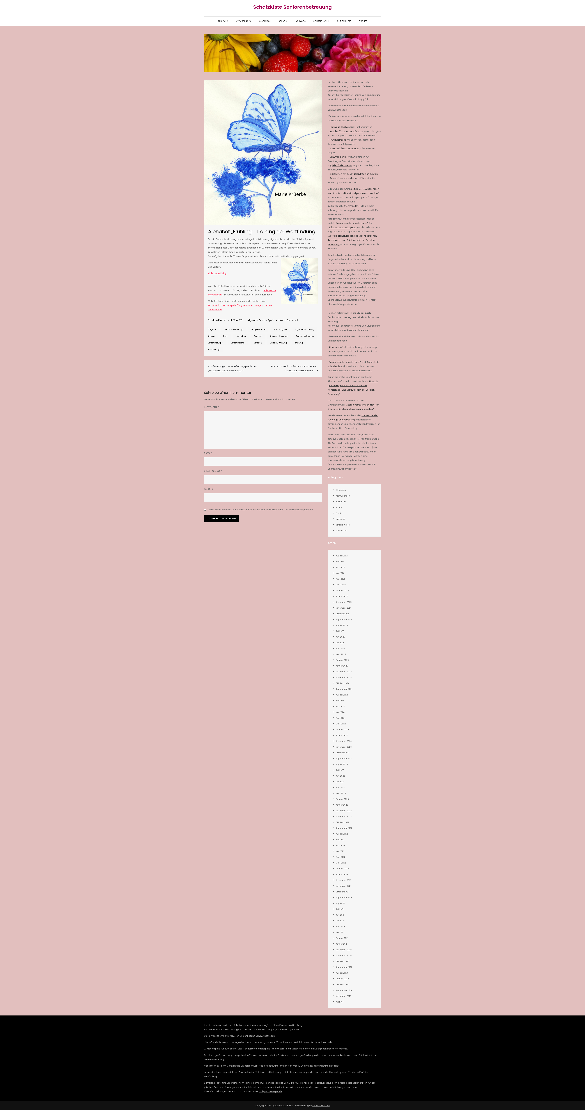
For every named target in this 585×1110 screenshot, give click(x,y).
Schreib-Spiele (321, 21)
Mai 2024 (340, 712)
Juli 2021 (340, 909)
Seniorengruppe (215, 342)
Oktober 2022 (342, 822)
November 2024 (344, 677)
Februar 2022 (342, 868)
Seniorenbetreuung (305, 336)
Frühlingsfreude (337, 139)
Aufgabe (212, 329)
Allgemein (223, 21)
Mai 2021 (340, 920)
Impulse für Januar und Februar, (346, 131)
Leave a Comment (288, 320)
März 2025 (341, 654)
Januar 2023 (342, 804)
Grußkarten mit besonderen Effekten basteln (354, 173)
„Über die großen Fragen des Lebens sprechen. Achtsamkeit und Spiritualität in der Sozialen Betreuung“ (352, 240)
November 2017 (343, 996)
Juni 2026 (340, 567)
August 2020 (342, 972)
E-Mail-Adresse (213, 470)
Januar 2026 (342, 596)
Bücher (363, 21)
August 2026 (342, 555)
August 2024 (342, 694)
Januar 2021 (341, 943)
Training (299, 342)
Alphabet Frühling (217, 273)
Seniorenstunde (238, 342)
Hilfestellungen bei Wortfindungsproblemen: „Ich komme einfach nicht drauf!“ (232, 368)
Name (208, 452)
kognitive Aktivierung (304, 329)
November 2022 (344, 816)
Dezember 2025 (344, 602)
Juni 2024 (340, 706)
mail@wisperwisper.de (270, 1091)
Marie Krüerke (219, 320)
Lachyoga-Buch (338, 127)
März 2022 (341, 862)
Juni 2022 (340, 845)
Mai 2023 (340, 781)
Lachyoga (300, 21)
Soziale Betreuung (278, 342)
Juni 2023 (340, 775)
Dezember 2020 (344, 949)
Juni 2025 (340, 636)
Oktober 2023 (342, 752)
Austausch (265, 21)
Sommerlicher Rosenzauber (344, 148)
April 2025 (340, 648)
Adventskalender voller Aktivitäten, (348, 178)
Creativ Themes (321, 1105)
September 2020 (344, 967)
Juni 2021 (340, 914)
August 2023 (342, 764)
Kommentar (211, 406)
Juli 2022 (340, 839)
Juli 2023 (340, 770)
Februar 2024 (342, 729)
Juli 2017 (339, 1001)
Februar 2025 (342, 660)
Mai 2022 (340, 851)
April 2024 (341, 718)
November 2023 (344, 746)
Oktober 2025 (342, 613)
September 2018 (344, 990)
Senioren (258, 336)
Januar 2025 (342, 665)
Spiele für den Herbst (341, 165)
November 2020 (344, 955)
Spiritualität (344, 21)
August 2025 (342, 625)
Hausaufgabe (280, 329)
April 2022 (340, 857)
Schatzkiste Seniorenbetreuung (292, 7)
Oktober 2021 (342, 891)
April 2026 (340, 578)
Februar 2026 (342, 590)
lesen (225, 336)
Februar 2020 (342, 978)
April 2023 (340, 787)
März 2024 (341, 723)
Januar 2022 (342, 874)
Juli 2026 (340, 561)
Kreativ (283, 21)
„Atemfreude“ (350, 205)
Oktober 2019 (342, 984)
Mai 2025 (340, 642)
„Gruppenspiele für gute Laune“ (351, 223)
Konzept (211, 336)
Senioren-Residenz (279, 336)
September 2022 (344, 828)
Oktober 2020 (342, 961)
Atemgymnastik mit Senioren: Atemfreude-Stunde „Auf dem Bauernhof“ (294, 368)
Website (208, 488)
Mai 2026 (340, 573)
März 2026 (341, 584)
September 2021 (344, 897)
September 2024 (344, 689)
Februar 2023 (342, 799)
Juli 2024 (340, 700)
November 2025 (344, 607)
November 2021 (343, 886)
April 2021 (340, 926)
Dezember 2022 (344, 810)
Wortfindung (214, 349)
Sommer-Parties (338, 156)
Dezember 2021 (343, 880)
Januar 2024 (342, 735)
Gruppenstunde (258, 329)
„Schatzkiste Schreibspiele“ (342, 227)
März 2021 (340, 932)
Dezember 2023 (344, 741)
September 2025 (344, 619)
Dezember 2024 (344, 671)
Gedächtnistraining (233, 329)
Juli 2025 (340, 631)
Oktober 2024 (342, 683)
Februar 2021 (342, 938)
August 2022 (342, 833)
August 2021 (341, 903)
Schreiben (241, 336)
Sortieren (258, 342)
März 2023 (341, 793)
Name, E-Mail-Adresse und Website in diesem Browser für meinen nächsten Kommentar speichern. (260, 510)
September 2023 (344, 758)
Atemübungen (243, 21)
